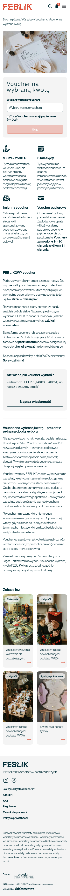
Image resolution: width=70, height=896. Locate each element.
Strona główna (11, 19)
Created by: (8, 888)
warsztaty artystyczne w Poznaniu (43, 845)
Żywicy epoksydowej (52, 676)
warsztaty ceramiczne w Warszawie (41, 832)
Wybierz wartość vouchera (23, 99)
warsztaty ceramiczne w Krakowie (37, 841)
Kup (35, 129)
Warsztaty (28, 19)
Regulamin (9, 806)
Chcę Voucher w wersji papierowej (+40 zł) (32, 118)
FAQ (5, 800)
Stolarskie (12, 599)
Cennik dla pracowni (15, 812)
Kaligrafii (46, 599)
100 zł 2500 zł (14, 158)
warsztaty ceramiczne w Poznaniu (21, 836)
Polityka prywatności (15, 818)
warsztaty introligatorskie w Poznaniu (22, 849)
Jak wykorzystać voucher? (19, 789)
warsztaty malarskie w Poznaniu (31, 853)
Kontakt (7, 795)
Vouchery (41, 19)
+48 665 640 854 (46, 382)
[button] (64, 6)
